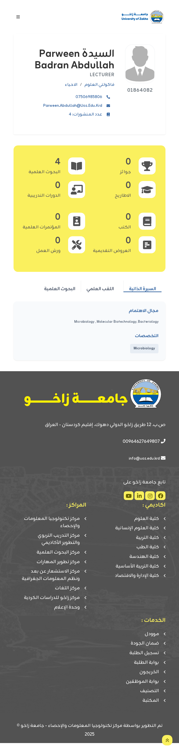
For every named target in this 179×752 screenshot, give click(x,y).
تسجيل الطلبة (144, 653)
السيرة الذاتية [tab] (142, 288)
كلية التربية (147, 538)
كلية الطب (147, 547)
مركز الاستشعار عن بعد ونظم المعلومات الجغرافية (51, 575)
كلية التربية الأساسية (137, 566)
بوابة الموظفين (142, 681)
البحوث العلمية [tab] (59, 288)
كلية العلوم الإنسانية (137, 528)
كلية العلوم (146, 519)
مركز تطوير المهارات (58, 562)
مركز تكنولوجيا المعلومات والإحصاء (52, 522)
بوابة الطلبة (146, 662)
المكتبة (151, 700)
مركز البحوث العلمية (58, 552)
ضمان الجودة (145, 643)
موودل (152, 634)
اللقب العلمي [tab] (100, 288)
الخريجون (149, 672)
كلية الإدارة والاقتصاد (137, 576)
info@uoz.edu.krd (144, 458)
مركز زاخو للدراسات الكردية (52, 598)
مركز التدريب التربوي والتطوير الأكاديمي (59, 539)
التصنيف (149, 691)
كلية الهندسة (144, 557)
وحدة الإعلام (67, 607)
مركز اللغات (67, 588)
